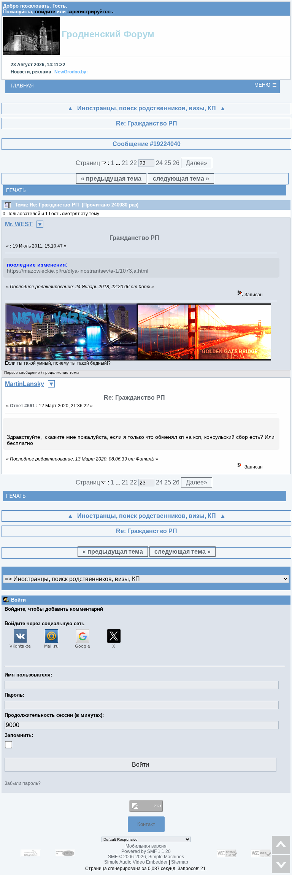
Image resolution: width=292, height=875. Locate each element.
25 (167, 163)
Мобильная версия (146, 846)
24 (159, 163)
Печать (16, 190)
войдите (45, 11)
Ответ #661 (22, 405)
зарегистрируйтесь (90, 11)
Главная (22, 86)
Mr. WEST (19, 224)
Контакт (146, 824)
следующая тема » (181, 178)
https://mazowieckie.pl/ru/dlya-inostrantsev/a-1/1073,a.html (77, 271)
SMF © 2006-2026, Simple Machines (146, 856)
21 (125, 163)
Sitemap (179, 862)
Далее (196, 163)
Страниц (89, 163)
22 (133, 163)
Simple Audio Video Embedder (136, 862)
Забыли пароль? (23, 783)
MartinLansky (24, 384)
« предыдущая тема (111, 178)
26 (176, 163)
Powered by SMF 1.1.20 (146, 851)
